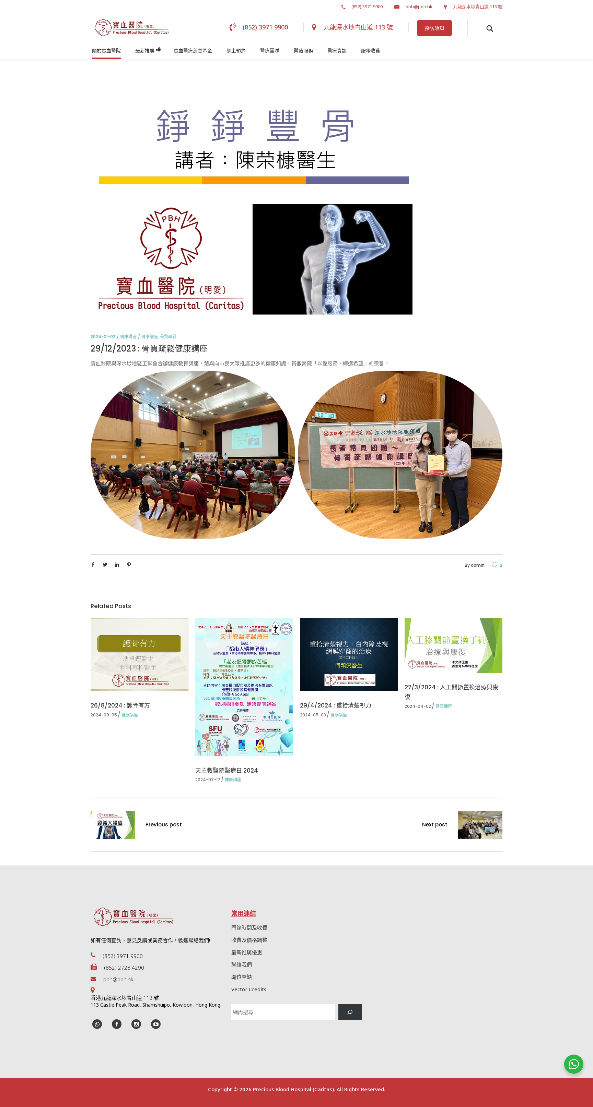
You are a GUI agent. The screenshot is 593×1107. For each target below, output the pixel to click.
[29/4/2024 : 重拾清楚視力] (349, 654)
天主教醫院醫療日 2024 (226, 770)
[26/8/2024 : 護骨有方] (139, 654)
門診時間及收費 (249, 927)
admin (478, 565)
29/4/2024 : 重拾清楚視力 (335, 705)
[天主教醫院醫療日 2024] (244, 687)
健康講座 (128, 337)
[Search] (350, 1012)
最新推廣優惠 (246, 952)
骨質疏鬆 (168, 337)
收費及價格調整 (249, 939)
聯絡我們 (241, 964)
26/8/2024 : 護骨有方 (120, 705)
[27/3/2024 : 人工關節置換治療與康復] (453, 645)
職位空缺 (241, 976)
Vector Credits (248, 989)
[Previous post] (113, 826)
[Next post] (480, 826)
